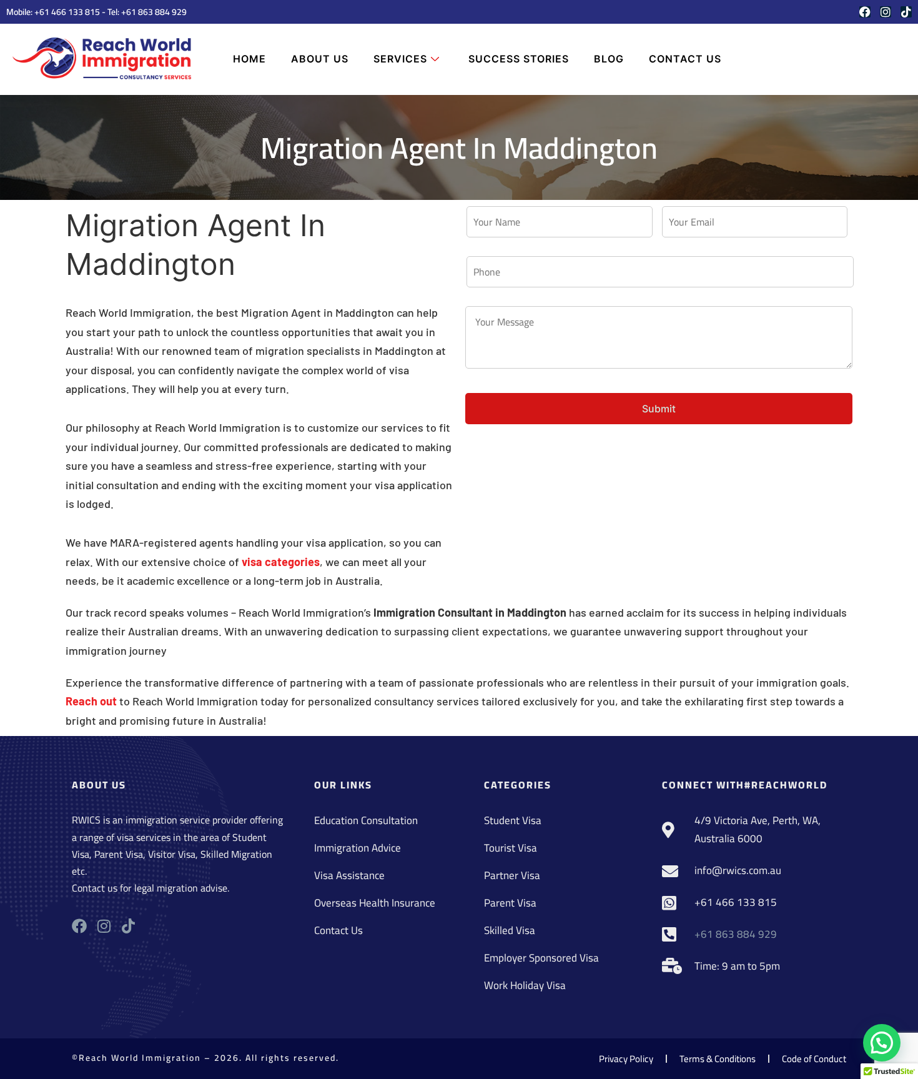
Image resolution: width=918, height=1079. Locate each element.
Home (249, 58)
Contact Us (685, 58)
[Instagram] (885, 11)
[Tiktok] (906, 11)
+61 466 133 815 (67, 12)
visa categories (281, 562)
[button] (882, 1043)
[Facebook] (865, 11)
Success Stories (518, 58)
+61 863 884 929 (154, 12)
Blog (609, 58)
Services (400, 58)
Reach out (91, 701)
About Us (319, 58)
